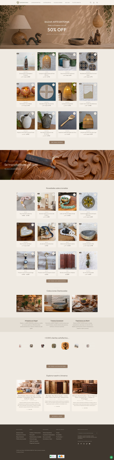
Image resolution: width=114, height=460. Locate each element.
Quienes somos (19, 432)
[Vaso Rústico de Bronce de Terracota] (46, 120)
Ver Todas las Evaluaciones (57, 366)
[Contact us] (111, 457)
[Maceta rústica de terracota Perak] (26, 120)
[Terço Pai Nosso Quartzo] (26, 201)
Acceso (57, 432)
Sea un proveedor (47, 437)
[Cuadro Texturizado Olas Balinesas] (88, 91)
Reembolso (58, 439)
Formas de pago (33, 439)
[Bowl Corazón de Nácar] (26, 232)
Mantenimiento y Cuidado (35, 437)
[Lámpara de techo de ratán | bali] (88, 120)
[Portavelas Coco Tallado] (26, 91)
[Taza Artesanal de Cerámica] (67, 61)
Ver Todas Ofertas (57, 142)
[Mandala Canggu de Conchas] (46, 91)
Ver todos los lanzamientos (57, 280)
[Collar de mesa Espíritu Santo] (67, 232)
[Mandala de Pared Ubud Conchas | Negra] (88, 61)
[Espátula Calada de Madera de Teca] (67, 120)
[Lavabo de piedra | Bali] (88, 232)
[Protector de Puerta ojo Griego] (26, 260)
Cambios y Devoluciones (35, 432)
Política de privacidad (21, 439)
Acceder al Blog (57, 416)
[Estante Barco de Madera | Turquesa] (26, 61)
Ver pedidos (58, 434)
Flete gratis (32, 434)
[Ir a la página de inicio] (22, 2)
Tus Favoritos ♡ (59, 437)
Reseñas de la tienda (21, 434)
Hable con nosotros (34, 441)
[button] (90, 2)
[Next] (93, 346)
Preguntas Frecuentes (34, 443)
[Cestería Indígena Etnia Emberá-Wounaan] (88, 201)
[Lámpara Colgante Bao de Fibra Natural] (46, 61)
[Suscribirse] (97, 433)
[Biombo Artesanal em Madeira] (67, 260)
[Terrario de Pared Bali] (88, 260)
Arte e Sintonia (21, 450)
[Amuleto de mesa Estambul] (46, 232)
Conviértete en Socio (47, 439)
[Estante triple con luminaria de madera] (46, 201)
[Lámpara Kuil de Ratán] (67, 91)
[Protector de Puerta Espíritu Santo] (46, 260)
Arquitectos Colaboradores (49, 434)
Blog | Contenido (20, 437)
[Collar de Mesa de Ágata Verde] (67, 201)
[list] (57, 324)
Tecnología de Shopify (20, 452)
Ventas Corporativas (47, 432)
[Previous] (20, 346)
